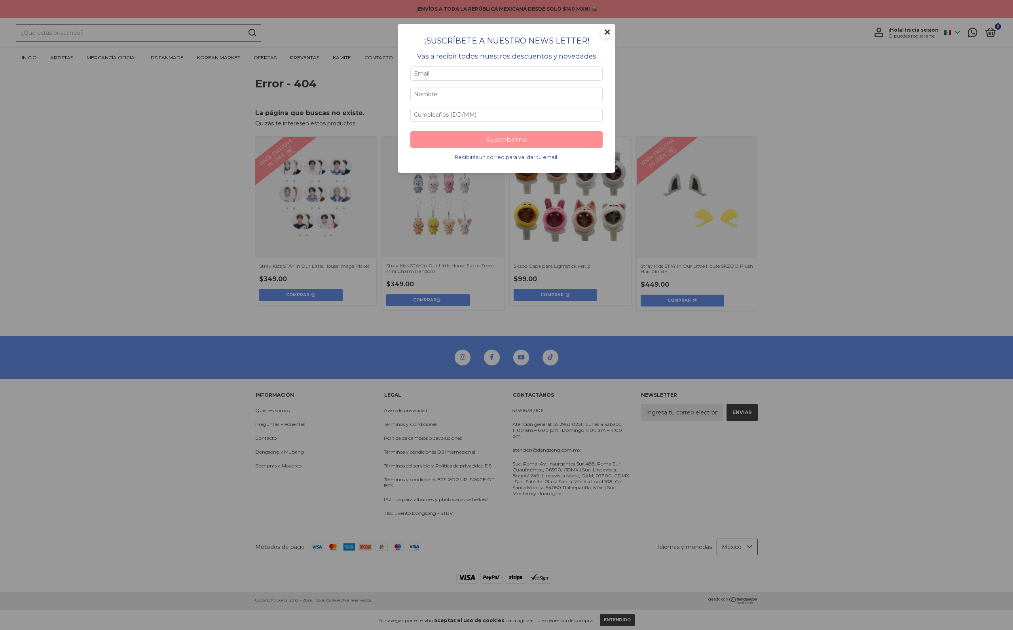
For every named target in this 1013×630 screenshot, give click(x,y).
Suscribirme (506, 140)
